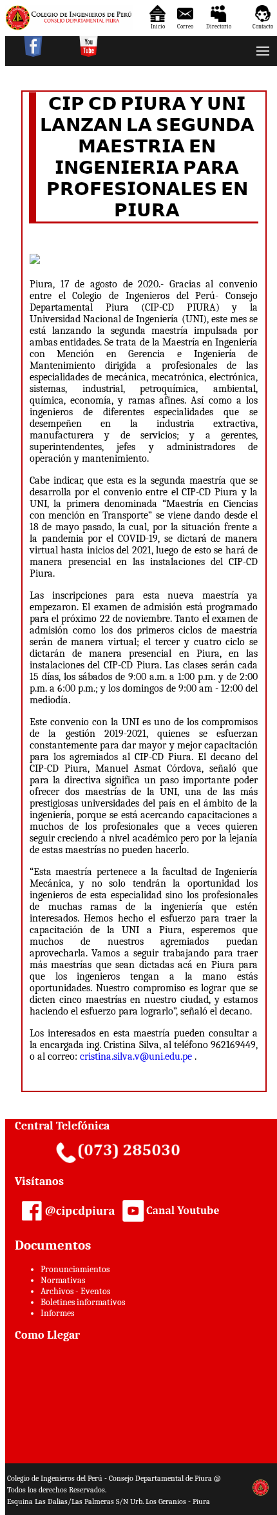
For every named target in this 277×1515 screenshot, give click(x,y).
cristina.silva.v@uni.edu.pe (136, 1056)
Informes (57, 1313)
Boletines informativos (83, 1302)
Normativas (63, 1280)
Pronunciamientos (75, 1269)
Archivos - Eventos (75, 1291)
